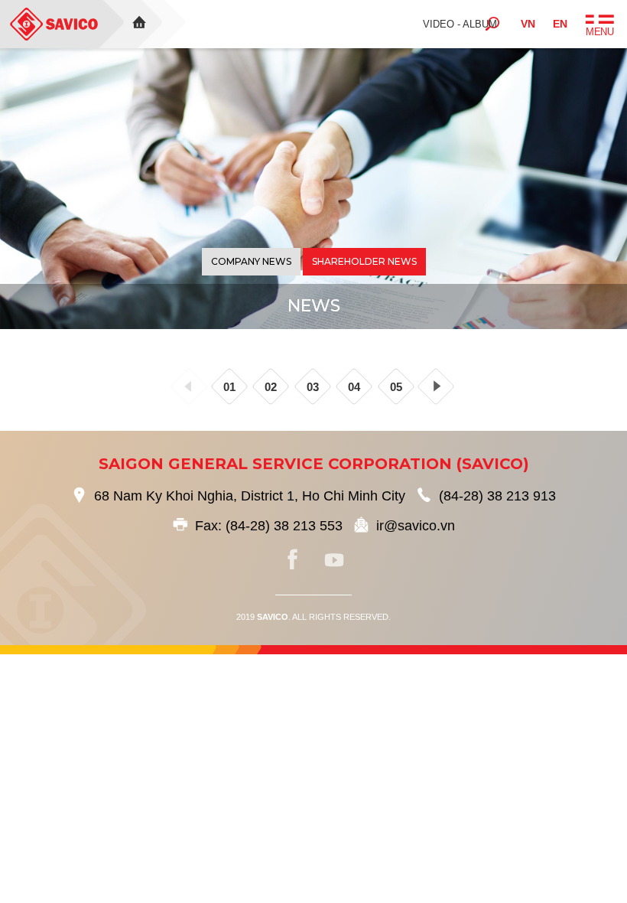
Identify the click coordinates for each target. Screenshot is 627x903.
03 (313, 386)
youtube (334, 560)
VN (528, 24)
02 (271, 386)
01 (229, 386)
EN (560, 24)
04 (354, 386)
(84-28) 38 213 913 (497, 496)
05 (396, 386)
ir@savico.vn (415, 525)
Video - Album (460, 24)
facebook (293, 560)
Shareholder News (364, 261)
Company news (251, 261)
